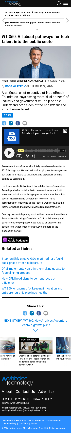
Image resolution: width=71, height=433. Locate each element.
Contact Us (25, 391)
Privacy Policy (42, 399)
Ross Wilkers (14, 86)
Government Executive (14, 420)
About (7, 391)
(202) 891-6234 (32, 408)
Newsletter (9, 399)
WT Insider (24, 399)
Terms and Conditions (16, 402)
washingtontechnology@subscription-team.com (24, 410)
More (34, 423)
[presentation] (3, 351)
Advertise (46, 391)
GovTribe (23, 423)
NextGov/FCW (36, 420)
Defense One (54, 420)
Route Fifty (10, 423)
